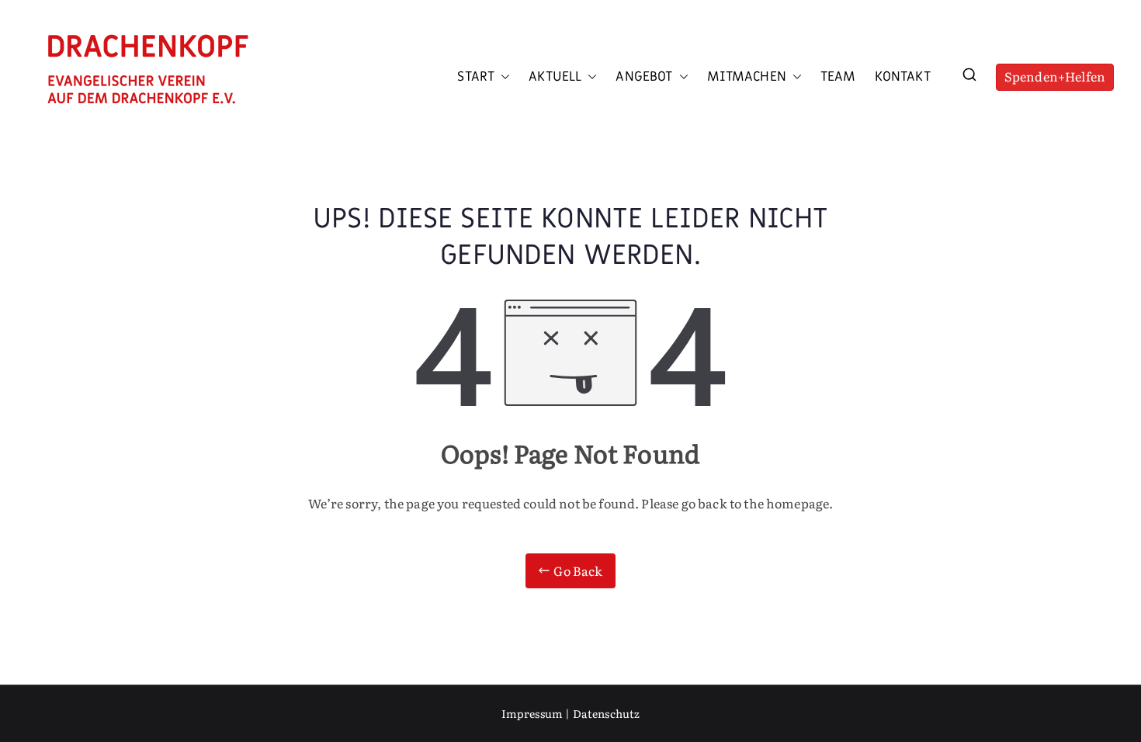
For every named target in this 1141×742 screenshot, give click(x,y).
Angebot (644, 76)
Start (475, 76)
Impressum (532, 713)
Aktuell (555, 76)
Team (838, 76)
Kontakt (903, 76)
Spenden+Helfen (1054, 76)
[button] (502, 76)
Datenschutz (606, 713)
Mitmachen (746, 76)
